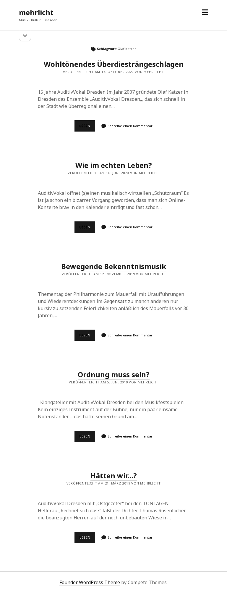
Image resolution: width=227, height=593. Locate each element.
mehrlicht (36, 12)
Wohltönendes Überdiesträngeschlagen (114, 64)
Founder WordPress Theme (89, 582)
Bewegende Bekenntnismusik (113, 266)
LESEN (87, 127)
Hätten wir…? (113, 475)
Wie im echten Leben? (113, 165)
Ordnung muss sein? (114, 374)
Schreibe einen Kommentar (130, 126)
